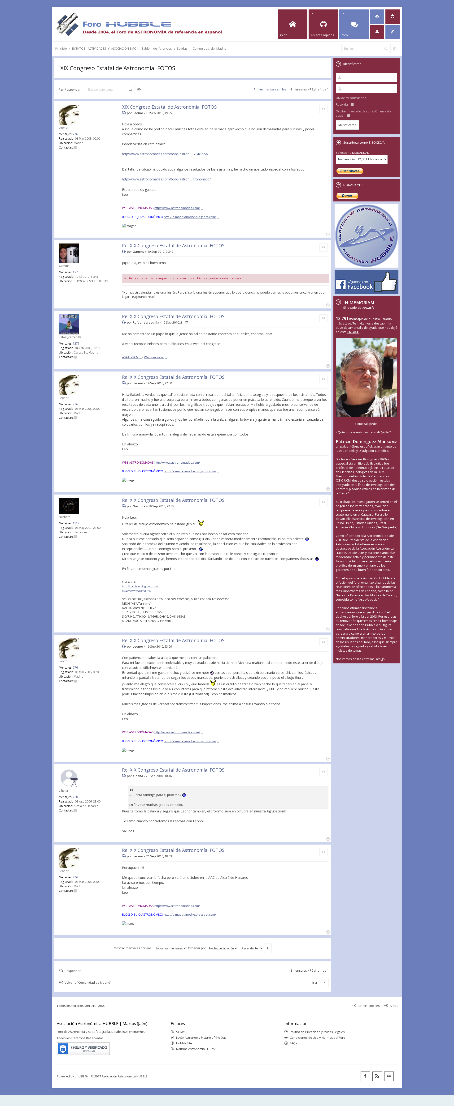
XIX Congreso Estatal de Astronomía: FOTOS (117, 68)
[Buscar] (386, 48)
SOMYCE (182, 1032)
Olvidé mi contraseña (351, 98)
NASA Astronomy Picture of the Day (201, 1037)
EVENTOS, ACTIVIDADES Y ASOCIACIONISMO (104, 48)
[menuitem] (377, 16)
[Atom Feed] (377, 1076)
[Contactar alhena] (75, 810)
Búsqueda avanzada (139, 89)
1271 (76, 344)
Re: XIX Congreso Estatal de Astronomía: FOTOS (173, 245)
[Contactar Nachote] (75, 537)
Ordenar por (197, 948)
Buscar (130, 89)
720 (75, 797)
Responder (73, 89)
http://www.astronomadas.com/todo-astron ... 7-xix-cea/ (165, 154)
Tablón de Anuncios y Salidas (165, 48)
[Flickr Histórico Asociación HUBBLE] (389, 1076)
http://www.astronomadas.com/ (177, 208)
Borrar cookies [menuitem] (369, 1005)
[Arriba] (327, 234)
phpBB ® (81, 1076)
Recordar (343, 104)
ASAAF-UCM (130, 357)
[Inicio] (139, 24)
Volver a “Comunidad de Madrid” (88, 982)
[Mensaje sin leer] (124, 113)
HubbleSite (184, 1043)
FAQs (293, 1043)
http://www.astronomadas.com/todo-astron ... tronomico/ (166, 179)
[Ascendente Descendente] (251, 948)
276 (75, 134)
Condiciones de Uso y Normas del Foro (317, 1037)
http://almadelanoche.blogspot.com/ (190, 217)
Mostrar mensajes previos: (133, 948)
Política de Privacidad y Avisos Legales (317, 1032)
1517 (76, 523)
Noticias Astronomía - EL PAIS (196, 1049)
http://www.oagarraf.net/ (137, 590)
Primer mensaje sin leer (271, 89)
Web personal (154, 357)
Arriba (394, 1005)
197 (75, 272)
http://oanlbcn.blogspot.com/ (140, 586)
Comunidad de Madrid (210, 48)
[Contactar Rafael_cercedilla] (75, 357)
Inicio (63, 48)
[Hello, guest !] (377, 32)
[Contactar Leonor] (75, 147)
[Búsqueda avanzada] (394, 48)
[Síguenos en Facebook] (365, 1076)
